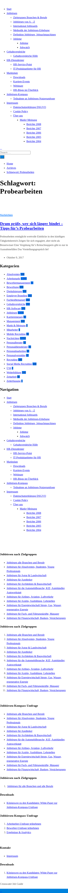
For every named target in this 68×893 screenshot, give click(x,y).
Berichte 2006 (33, 132)
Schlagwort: (20, 172)
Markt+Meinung (28, 120)
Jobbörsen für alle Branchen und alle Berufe (30, 786)
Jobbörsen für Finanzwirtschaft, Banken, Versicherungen (36, 618)
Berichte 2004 (33, 141)
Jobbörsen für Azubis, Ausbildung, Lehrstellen (31, 601)
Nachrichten (6, 215)
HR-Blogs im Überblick (25, 90)
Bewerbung (13, 287)
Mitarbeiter (12, 329)
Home (10, 163)
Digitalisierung (14, 291)
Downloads (19, 77)
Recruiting (12, 359)
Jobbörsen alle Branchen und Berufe (26, 562)
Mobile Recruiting (16, 334)
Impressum (12, 102)
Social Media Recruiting (19, 364)
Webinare (18, 85)
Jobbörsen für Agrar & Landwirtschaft (26, 575)
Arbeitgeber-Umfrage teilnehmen (24, 823)
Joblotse (17, 38)
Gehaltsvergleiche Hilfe (25, 56)
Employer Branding (17, 295)
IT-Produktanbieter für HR (27, 68)
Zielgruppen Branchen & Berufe (30, 17)
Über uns (18, 115)
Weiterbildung (14, 372)
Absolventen (13, 274)
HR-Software (14, 308)
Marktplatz (12, 73)
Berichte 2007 (33, 128)
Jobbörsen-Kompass (17, 94)
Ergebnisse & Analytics (19, 832)
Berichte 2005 (33, 137)
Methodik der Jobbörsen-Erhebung (31, 30)
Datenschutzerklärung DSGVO (29, 107)
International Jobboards (25, 26)
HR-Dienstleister (15, 60)
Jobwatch (25, 47)
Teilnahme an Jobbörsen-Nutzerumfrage (34, 98)
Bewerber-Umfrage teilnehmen (23, 828)
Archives (11, 167)
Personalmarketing (16, 351)
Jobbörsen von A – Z (24, 21)
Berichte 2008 (33, 124)
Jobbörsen (12, 13)
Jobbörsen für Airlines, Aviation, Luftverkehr (30, 596)
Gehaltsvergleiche (16, 51)
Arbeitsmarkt (13, 278)
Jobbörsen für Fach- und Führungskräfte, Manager (33, 613)
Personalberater (15, 342)
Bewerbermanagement (18, 282)
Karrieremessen (15, 317)
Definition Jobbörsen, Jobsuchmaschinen (34, 34)
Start (9, 9)
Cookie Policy (20, 111)
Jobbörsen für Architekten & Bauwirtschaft (29, 584)
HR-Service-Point (22, 64)
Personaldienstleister (17, 346)
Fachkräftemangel (16, 299)
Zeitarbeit (12, 376)
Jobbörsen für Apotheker (19, 579)
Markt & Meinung (16, 325)
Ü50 (9, 368)
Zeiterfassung (14, 381)
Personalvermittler (16, 355)
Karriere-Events (21, 81)
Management (13, 321)
